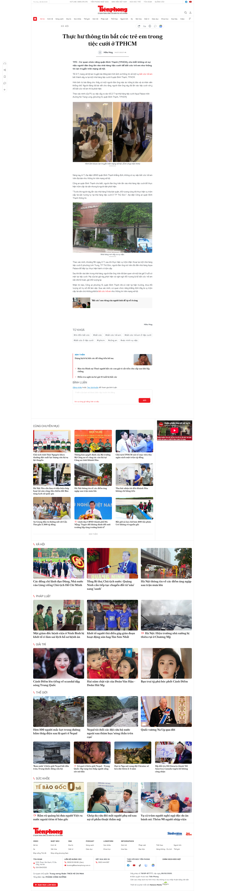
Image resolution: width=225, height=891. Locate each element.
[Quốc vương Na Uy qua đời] (166, 711)
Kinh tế (50, 19)
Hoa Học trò (135, 2)
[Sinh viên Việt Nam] (175, 834)
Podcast (90, 841)
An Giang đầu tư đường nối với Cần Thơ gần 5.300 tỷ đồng (50, 523)
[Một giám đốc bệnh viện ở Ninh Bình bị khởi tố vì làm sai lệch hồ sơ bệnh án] (58, 615)
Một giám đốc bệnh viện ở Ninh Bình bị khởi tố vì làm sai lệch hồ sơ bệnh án (58, 635)
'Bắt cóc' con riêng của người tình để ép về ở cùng (115, 300)
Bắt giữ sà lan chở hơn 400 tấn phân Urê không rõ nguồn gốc (133, 523)
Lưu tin (4, 76)
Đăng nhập (77, 387)
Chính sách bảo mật (171, 859)
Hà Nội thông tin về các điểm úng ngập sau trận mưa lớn (90, 489)
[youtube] (190, 2)
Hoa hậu (174, 19)
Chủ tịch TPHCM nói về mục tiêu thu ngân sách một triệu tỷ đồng (134, 456)
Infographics (127, 841)
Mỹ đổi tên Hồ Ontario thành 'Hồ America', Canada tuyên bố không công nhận (171, 769)
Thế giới (87, 19)
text (144, 26)
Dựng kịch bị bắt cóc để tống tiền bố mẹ (94, 358)
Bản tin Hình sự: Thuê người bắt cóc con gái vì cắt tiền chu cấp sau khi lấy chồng (114, 370)
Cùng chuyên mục (46, 426)
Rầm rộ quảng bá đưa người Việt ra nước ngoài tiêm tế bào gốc (57, 817)
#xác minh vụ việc (129, 340)
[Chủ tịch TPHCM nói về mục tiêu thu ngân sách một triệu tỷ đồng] (134, 441)
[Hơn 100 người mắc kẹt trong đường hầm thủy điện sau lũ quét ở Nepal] (58, 711)
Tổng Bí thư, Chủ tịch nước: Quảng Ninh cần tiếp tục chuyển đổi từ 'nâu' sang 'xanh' (110, 585)
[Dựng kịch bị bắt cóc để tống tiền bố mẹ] (143, 359)
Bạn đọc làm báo (47, 885)
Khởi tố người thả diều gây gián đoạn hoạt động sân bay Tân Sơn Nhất (111, 635)
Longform (108, 841)
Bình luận (4, 83)
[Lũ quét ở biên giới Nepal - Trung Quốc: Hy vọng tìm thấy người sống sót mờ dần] (92, 753)
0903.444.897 (103, 862)
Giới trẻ (95, 19)
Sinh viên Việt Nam (119, 2)
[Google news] (154, 865)
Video (182, 19)
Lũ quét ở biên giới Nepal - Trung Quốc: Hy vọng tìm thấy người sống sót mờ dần (92, 769)
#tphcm (101, 340)
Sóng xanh (60, 19)
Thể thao (114, 19)
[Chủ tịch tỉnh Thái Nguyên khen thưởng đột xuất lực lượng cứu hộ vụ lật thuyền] (52, 441)
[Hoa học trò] (189, 834)
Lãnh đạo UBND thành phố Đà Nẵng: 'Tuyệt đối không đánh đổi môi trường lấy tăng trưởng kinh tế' (92, 524)
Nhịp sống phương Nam (59, 853)
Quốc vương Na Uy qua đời (158, 729)
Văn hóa (138, 19)
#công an (112, 340)
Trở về (4, 89)
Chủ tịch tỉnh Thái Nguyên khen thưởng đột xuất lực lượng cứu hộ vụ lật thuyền (50, 457)
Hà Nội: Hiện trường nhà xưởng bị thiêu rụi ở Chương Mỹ (165, 635)
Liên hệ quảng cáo (73, 859)
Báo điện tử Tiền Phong (112, 10)
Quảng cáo (159, 2)
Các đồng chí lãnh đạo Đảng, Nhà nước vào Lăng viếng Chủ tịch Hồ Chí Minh (58, 583)
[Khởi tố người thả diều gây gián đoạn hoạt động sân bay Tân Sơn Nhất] (112, 615)
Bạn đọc (142, 849)
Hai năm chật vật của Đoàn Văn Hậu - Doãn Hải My (111, 683)
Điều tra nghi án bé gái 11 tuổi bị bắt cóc (97, 377)
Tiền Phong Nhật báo (100, 2)
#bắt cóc (97, 335)
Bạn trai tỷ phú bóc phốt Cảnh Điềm (164, 681)
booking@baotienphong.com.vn (78, 865)
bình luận (155, 26)
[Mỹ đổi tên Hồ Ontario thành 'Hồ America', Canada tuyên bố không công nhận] (173, 753)
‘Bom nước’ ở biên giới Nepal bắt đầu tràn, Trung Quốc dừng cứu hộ (51, 767)
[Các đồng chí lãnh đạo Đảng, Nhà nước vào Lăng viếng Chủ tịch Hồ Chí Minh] (58, 563)
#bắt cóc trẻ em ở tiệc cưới (138, 335)
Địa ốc (68, 19)
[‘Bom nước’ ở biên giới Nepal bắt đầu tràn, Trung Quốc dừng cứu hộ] (51, 753)
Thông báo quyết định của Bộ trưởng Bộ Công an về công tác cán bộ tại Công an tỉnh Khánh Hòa (92, 457)
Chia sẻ (4, 70)
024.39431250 (41, 867)
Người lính (124, 19)
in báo (150, 26)
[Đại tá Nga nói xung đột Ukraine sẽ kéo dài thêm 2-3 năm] (132, 753)
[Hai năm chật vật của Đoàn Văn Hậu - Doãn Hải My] (112, 663)
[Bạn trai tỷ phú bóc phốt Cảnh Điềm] (166, 663)
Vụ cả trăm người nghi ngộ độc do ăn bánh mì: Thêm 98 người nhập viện (164, 817)
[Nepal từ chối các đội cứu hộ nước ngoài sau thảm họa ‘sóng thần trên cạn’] (112, 711)
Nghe (4, 63)
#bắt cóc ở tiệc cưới (83, 340)
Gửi (144, 400)
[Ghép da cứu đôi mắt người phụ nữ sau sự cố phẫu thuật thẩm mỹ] (112, 797)
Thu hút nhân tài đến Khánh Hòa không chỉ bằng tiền (132, 489)
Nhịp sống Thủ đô (39, 853)
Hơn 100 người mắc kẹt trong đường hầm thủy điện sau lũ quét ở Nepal (56, 731)
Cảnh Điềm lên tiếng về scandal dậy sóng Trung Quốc (56, 683)
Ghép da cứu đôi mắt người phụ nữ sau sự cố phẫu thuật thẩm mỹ (112, 817)
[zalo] (147, 865)
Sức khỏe (77, 19)
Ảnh (70, 841)
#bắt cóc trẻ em (113, 335)
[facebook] (186, 2)
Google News (160, 26)
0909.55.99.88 (73, 862)
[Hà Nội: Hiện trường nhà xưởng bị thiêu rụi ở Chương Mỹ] (166, 615)
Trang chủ (35, 19)
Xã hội (42, 19)
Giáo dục (155, 19)
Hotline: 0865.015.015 (79, 2)
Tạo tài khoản (92, 387)
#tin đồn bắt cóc (82, 335)
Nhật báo (55, 841)
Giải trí (146, 19)
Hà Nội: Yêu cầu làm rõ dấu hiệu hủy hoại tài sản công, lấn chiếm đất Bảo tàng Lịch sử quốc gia (51, 491)
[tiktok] (141, 865)
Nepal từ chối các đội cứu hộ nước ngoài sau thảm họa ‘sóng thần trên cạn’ (110, 733)
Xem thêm (190, 19)
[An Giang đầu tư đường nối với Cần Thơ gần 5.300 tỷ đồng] (52, 508)
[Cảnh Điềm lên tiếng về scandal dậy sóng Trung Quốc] (58, 663)
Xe (132, 19)
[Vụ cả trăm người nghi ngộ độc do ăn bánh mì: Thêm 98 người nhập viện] (166, 797)
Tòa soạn (148, 2)
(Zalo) (81, 862)
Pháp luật (104, 19)
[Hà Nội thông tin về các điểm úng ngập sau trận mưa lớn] (93, 474)
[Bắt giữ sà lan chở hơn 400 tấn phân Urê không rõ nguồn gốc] (134, 508)
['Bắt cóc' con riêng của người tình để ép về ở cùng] (81, 303)
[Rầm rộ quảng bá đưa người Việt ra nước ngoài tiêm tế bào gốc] (58, 797)
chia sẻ (139, 26)
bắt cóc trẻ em (145, 74)
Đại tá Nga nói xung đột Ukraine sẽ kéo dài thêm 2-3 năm (131, 767)
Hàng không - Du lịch (164, 849)
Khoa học (165, 19)
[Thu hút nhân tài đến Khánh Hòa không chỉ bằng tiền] (134, 474)
